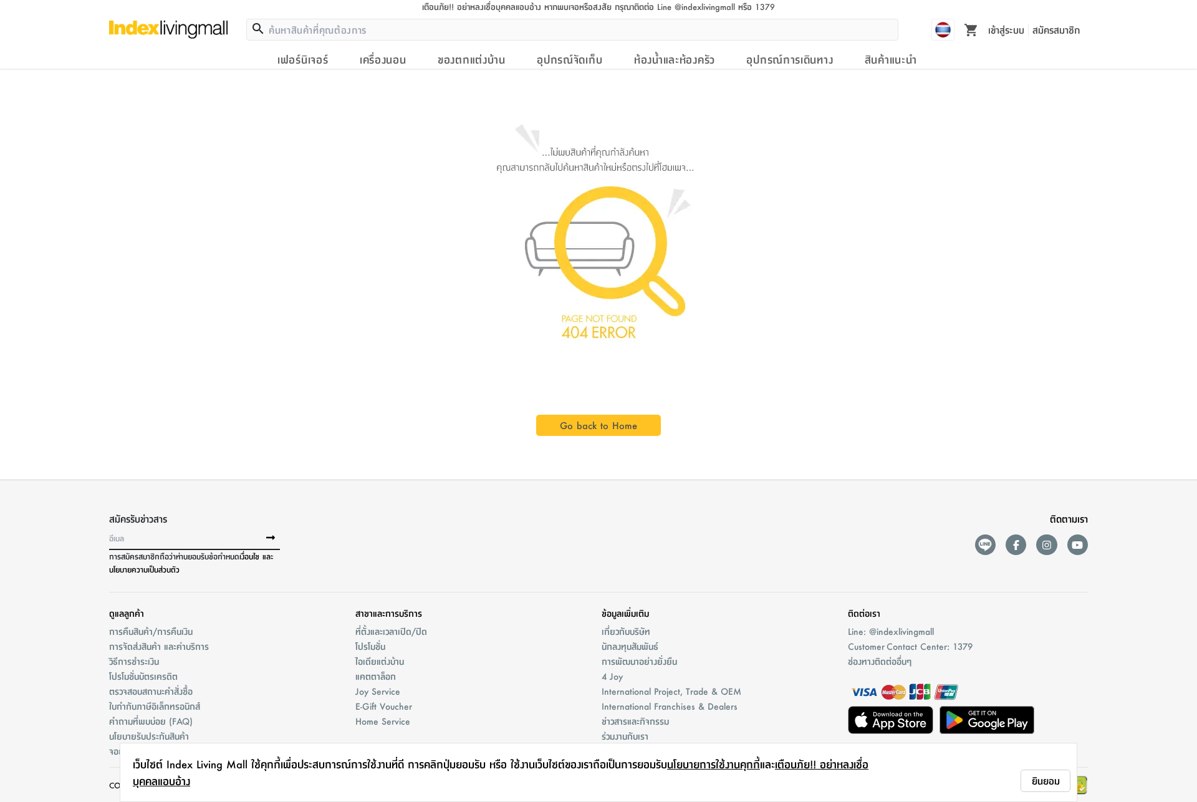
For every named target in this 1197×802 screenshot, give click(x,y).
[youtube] (1077, 544)
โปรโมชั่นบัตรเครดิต (143, 676)
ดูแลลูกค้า (126, 613)
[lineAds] (985, 544)
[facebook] (1016, 544)
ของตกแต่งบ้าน (472, 59)
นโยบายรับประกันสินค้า (149, 736)
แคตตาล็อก (375, 676)
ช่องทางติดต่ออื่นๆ (879, 661)
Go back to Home (598, 425)
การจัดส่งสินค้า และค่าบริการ (159, 646)
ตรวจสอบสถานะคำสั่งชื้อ (151, 691)
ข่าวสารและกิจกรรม (635, 721)
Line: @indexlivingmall (891, 631)
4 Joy (612, 676)
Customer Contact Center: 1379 (910, 646)
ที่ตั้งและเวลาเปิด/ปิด (391, 631)
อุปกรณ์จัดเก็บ (569, 59)
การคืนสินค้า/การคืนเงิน (151, 631)
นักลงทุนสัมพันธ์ (630, 646)
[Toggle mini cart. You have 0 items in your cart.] (971, 29)
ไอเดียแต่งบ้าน (379, 661)
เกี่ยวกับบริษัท (626, 631)
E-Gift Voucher (383, 706)
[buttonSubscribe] (270, 538)
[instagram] (1046, 544)
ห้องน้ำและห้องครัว (674, 59)
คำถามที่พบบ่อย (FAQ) (151, 721)
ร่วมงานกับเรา (625, 736)
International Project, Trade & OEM (671, 691)
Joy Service (377, 691)
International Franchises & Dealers (670, 706)
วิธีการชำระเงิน (134, 661)
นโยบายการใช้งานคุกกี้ (713, 764)
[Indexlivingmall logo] (168, 29)
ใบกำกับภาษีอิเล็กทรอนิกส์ (154, 706)
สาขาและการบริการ (388, 613)
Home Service (382, 721)
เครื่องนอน (383, 59)
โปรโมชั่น (370, 646)
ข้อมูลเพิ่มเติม (625, 613)
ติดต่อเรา (864, 613)
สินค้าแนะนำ (891, 59)
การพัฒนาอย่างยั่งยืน (639, 661)
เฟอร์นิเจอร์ (302, 59)
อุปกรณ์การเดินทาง (789, 59)
